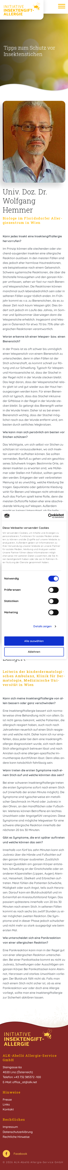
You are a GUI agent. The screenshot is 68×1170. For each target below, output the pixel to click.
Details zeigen (42, 626)
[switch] (53, 590)
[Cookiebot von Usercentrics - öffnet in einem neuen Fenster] (48, 515)
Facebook (20, 1153)
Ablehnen (34, 651)
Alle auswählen (34, 641)
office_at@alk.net (24, 1082)
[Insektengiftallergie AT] (22, 9)
